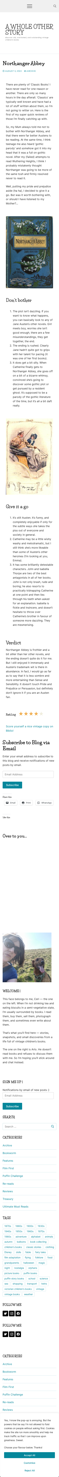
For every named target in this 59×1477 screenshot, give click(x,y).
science (44, 1278)
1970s (41, 1231)
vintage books (12, 1294)
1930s (41, 1226)
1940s (7, 1231)
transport (32, 1283)
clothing (50, 1247)
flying (28, 1257)
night (7, 1267)
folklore (39, 1257)
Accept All (29, 1455)
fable (28, 1252)
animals (49, 1236)
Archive (31, 71)
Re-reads (8, 1183)
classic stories (33, 1247)
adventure (21, 1236)
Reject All (30, 1470)
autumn (8, 1241)
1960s (30, 1231)
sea (6, 1283)
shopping (18, 1283)
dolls (18, 1252)
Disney (8, 1252)
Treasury (8, 1199)
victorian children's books (18, 1289)
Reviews (8, 1191)
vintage (40, 1289)
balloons (21, 1241)
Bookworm (9, 1153)
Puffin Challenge (13, 1176)
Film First (8, 1168)
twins (44, 1283)
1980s (7, 1236)
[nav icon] (29, 6)
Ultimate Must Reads (15, 1206)
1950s (19, 1231)
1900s (30, 1226)
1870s (7, 1226)
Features (8, 1160)
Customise (29, 1462)
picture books (11, 1273)
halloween (28, 1262)
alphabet (35, 1236)
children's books (13, 1247)
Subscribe (12, 785)
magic (42, 1262)
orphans (32, 1267)
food (50, 1257)
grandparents (11, 1262)
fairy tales (40, 1252)
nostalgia (19, 1267)
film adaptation (12, 1257)
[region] (29, 1445)
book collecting (38, 1241)
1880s (18, 1226)
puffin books (30, 1273)
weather (28, 1294)
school (31, 1278)
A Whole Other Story (29, 29)
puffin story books (14, 1278)
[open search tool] (54, 6)
